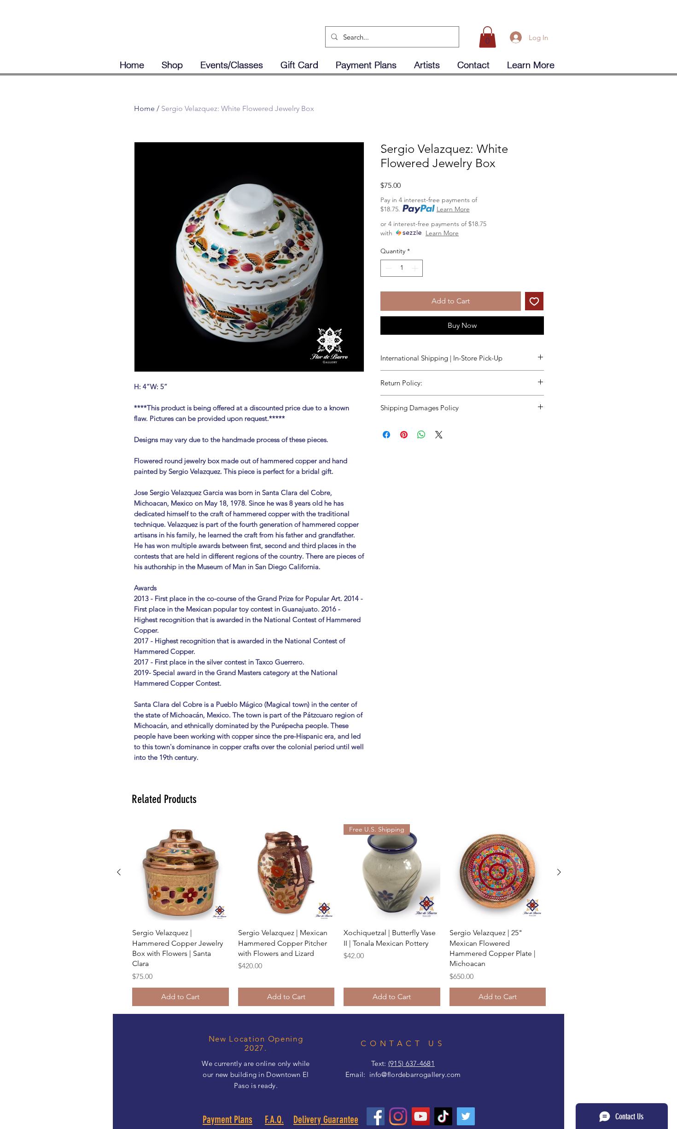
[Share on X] (438, 434)
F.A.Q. (274, 1119)
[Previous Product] (118, 872)
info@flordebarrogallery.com (415, 1074)
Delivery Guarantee (325, 1119)
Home (144, 108)
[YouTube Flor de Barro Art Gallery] (421, 1116)
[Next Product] (559, 872)
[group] (339, 915)
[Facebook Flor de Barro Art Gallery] (376, 1116)
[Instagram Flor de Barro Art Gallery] (398, 1116)
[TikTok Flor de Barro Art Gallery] (443, 1116)
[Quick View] (180, 872)
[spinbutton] (401, 268)
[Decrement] (387, 268)
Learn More (453, 209)
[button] (487, 37)
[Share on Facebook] (386, 434)
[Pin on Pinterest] (403, 434)
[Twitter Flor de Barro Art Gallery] (466, 1116)
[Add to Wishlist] (534, 301)
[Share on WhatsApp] (421, 434)
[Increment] (415, 268)
